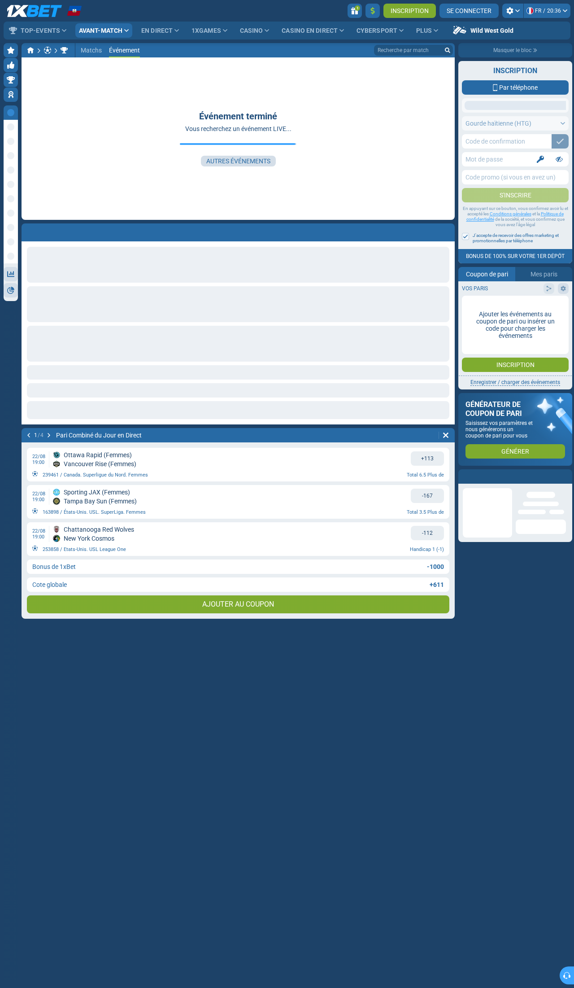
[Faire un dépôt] (372, 11)
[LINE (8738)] (30, 50)
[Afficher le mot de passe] (559, 159)
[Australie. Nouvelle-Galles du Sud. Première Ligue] (64, 50)
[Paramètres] (512, 11)
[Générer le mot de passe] (540, 159)
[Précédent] (28, 435)
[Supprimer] (445, 435)
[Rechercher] (447, 50)
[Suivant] (48, 435)
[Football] (47, 50)
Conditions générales (510, 213)
